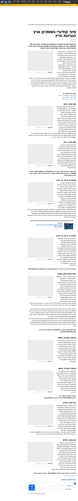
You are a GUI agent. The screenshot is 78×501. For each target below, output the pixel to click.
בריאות (33, 1)
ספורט (59, 1)
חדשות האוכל (66, 4)
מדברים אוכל (39, 4)
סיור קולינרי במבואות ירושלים (67, 95)
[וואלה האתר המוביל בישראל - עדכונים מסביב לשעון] (67, 2)
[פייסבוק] (3, 4)
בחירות (54, 1)
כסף (42, 1)
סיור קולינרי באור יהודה (69, 99)
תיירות (28, 1)
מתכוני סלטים (32, 4)
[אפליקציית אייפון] (7, 4)
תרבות (50, 1)
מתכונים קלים (25, 4)
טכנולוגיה (23, 1)
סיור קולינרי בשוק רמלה (69, 97)
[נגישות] (2, 2)
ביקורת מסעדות (58, 4)
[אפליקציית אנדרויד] (9, 4)
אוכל (38, 1)
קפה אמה (73, 475)
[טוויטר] (5, 4)
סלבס (45, 1)
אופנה (18, 1)
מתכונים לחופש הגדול (48, 4)
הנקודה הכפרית (67, 475)
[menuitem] (58, 2)
